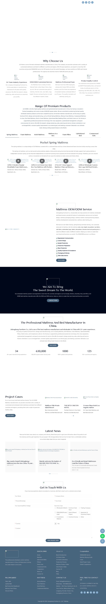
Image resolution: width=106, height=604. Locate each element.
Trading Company (85, 508)
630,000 (41, 351)
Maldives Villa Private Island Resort (71, 406)
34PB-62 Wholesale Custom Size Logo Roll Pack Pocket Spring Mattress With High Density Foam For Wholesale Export (88, 166)
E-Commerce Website (60, 518)
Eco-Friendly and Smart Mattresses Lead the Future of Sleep (84, 462)
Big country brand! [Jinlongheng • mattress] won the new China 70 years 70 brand (20, 462)
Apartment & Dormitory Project (85, 513)
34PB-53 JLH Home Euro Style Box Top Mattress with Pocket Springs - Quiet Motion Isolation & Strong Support (42, 166)
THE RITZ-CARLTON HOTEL (90, 406)
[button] (101, 8)
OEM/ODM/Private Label (62, 513)
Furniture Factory (73, 517)
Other (82, 517)
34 (16, 351)
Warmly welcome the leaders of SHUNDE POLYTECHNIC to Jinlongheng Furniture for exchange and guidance (51, 462)
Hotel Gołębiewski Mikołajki (51, 406)
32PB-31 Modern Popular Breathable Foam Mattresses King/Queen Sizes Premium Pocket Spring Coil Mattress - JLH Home (17, 166)
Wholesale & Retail (62, 508)
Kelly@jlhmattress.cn (65, 581)
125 (89, 351)
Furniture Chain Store (73, 509)
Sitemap (65, 601)
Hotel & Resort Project (73, 513)
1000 (65, 351)
